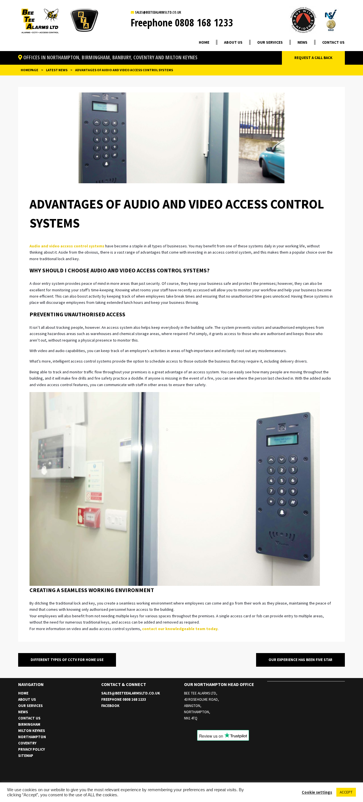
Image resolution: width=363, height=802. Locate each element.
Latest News (56, 70)
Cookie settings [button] (317, 792)
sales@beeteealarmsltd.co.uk (158, 12)
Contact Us (333, 42)
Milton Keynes (31, 730)
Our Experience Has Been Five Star (300, 659)
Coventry (27, 743)
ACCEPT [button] (346, 792)
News (302, 42)
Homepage (29, 70)
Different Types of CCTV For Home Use (67, 659)
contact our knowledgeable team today (180, 628)
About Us (233, 42)
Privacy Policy (31, 749)
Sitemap (25, 755)
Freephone (182, 23)
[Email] (133, 12)
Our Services (270, 42)
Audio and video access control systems (66, 246)
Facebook (110, 705)
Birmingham (29, 724)
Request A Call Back (313, 57)
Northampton (32, 736)
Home (204, 42)
